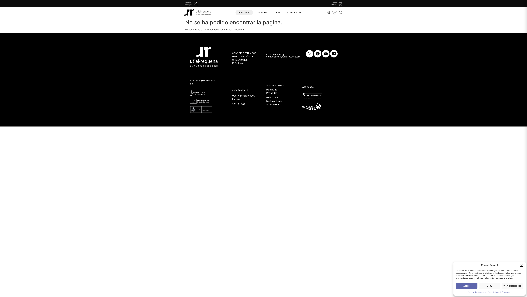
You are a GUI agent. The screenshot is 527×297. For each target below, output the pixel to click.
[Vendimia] (334, 12)
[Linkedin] (334, 53)
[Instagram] (309, 53)
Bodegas (262, 12)
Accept (466, 285)
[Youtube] (326, 53)
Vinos (277, 12)
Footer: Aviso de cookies (477, 292)
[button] (521, 265)
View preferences (512, 285)
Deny (489, 285)
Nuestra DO (244, 12)
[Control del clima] (328, 12)
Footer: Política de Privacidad (499, 292)
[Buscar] (341, 12)
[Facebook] (317, 53)
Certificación (294, 12)
